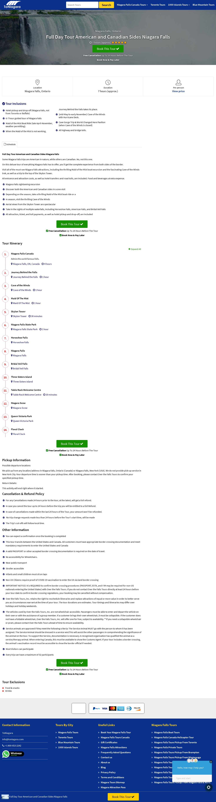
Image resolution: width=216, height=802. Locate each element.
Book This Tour (106, 49)
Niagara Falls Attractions (114, 747)
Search (106, 5)
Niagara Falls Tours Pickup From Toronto (175, 742)
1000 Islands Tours (68, 747)
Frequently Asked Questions (116, 752)
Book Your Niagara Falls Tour (116, 732)
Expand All (135, 249)
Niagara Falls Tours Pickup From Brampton (176, 752)
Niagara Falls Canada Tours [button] (131, 4)
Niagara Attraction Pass (113, 787)
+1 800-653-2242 (13, 745)
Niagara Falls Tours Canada (115, 737)
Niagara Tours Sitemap (113, 782)
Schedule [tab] (11, 144)
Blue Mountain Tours (203, 4)
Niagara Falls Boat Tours (167, 732)
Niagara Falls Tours (68, 732)
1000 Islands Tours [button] (178, 4)
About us (105, 762)
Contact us (106, 757)
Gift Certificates (109, 742)
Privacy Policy (108, 772)
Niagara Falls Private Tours (168, 747)
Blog (103, 767)
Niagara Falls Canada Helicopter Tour (174, 737)
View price (178, 91)
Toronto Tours (158, 4)
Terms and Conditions (112, 777)
